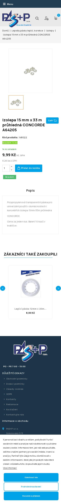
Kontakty (11, 399)
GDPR (9, 394)
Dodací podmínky (15, 383)
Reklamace (12, 404)
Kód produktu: (10, 137)
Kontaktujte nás (15, 414)
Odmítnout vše (31, 477)
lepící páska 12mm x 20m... (31, 308)
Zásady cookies (14, 389)
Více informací (10, 468)
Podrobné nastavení (31, 486)
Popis (30, 190)
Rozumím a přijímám (31, 496)
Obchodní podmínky (17, 378)
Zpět (50, 120)
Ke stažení (12, 409)
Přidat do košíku (30, 168)
